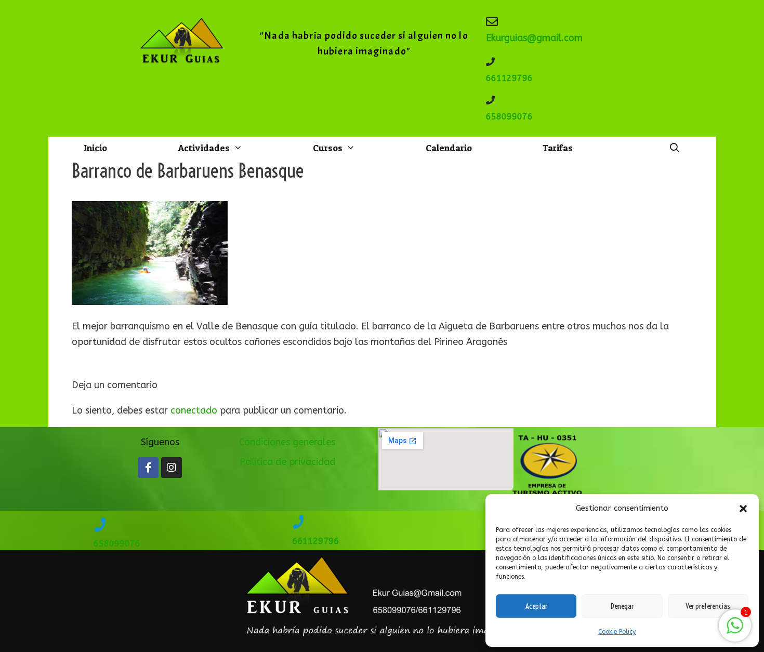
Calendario (449, 147)
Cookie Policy (617, 631)
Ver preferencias (708, 606)
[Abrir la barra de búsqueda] (674, 148)
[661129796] (490, 61)
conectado (193, 410)
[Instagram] (171, 467)
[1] (735, 630)
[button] (743, 508)
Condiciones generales (287, 442)
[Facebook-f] (148, 467)
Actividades (204, 147)
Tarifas (558, 147)
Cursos (328, 147)
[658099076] (490, 100)
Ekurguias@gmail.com (534, 38)
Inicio (95, 147)
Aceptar (536, 606)
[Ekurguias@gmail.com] (492, 22)
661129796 (509, 78)
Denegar (622, 606)
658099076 (509, 117)
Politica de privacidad (287, 462)
